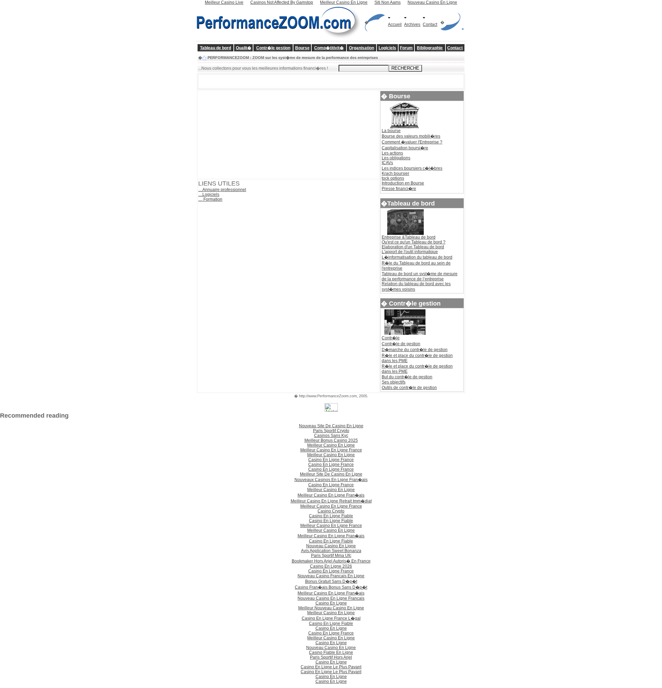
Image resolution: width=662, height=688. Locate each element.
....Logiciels (208, 194)
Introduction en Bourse (403, 183)
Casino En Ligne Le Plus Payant (331, 667)
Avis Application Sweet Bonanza (331, 550)
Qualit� (243, 48)
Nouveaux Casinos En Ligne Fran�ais (331, 479)
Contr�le (391, 338)
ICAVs (387, 162)
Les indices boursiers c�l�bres (412, 168)
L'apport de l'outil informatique (410, 251)
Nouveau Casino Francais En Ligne (331, 576)
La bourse (391, 130)
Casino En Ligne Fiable (331, 515)
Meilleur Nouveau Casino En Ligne (331, 608)
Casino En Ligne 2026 (331, 566)
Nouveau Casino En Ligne (331, 546)
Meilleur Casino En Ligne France (331, 450)
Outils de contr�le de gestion (409, 387)
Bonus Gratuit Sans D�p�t (331, 581)
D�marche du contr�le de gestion (415, 349)
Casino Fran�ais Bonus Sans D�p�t (331, 587)
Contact (430, 24)
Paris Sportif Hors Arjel (331, 657)
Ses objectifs (393, 382)
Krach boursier (395, 173)
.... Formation (210, 199)
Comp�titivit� (329, 48)
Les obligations (396, 158)
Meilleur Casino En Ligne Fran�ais (331, 495)
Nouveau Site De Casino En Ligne (331, 425)
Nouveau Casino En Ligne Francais (331, 598)
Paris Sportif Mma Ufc (331, 555)
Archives (412, 24)
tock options (393, 178)
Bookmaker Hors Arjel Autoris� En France (331, 561)
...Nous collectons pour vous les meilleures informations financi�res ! (263, 68)
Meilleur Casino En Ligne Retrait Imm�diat (331, 501)
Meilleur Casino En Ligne (331, 445)
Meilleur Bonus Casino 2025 (331, 440)
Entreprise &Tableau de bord (408, 237)
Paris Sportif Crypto (331, 430)
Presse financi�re (399, 188)
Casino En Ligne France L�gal (331, 618)
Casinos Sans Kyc (331, 435)
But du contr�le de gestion (407, 377)
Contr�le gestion (273, 48)
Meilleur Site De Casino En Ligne (331, 474)
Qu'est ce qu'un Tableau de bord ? (413, 242)
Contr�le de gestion (401, 343)
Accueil (395, 24)
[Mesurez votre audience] (331, 410)
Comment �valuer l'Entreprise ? (412, 142)
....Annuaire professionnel (222, 189)
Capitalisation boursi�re (405, 148)
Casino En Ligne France (331, 459)
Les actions (392, 153)
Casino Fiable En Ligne (331, 652)
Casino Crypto (331, 511)
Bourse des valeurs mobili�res (411, 136)
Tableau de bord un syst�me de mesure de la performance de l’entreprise (420, 276)
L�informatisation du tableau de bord (417, 257)
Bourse (302, 48)
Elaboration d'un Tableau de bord (413, 247)
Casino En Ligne (331, 603)
